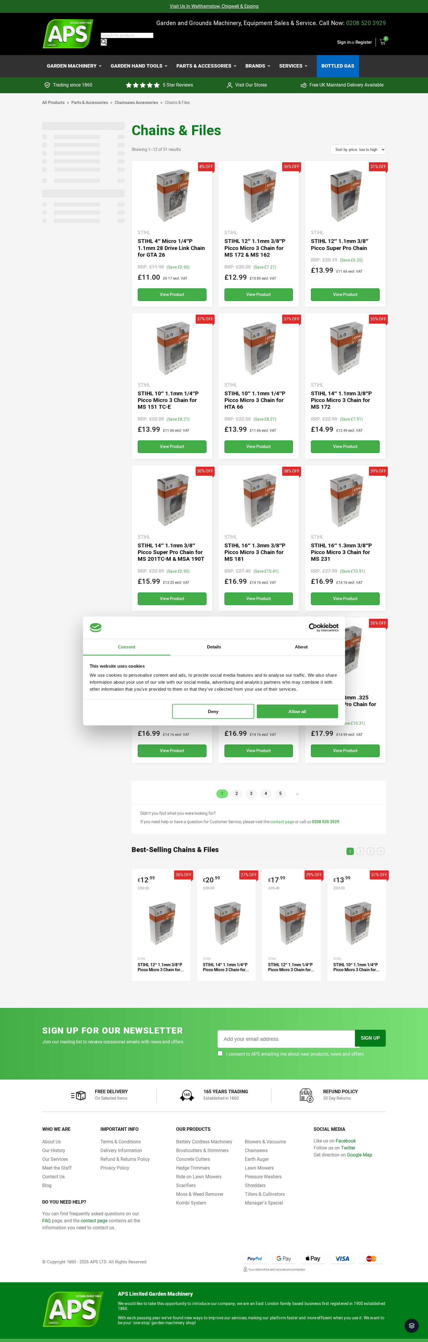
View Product (172, 294)
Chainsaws (256, 1150)
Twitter (348, 1148)
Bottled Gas (337, 66)
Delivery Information (121, 1150)
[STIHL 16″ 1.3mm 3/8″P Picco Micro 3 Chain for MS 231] (345, 538)
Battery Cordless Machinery (204, 1142)
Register (364, 42)
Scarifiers (186, 1185)
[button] (412, 1326)
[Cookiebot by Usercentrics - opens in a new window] (313, 627)
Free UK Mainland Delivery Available (346, 85)
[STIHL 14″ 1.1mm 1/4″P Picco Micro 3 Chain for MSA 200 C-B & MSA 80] (226, 925)
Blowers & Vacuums (265, 1142)
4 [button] (381, 851)
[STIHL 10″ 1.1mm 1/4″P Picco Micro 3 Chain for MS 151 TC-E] (172, 386)
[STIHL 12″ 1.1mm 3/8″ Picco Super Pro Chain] (345, 233)
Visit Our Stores (251, 85)
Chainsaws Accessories (136, 102)
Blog (47, 1185)
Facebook (346, 1141)
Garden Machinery (72, 66)
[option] (214, 6)
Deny (213, 711)
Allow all (297, 711)
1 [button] (350, 851)
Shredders (255, 1185)
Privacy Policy (114, 1168)
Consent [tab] (126, 646)
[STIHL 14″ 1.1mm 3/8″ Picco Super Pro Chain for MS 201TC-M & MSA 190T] (172, 538)
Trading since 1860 (72, 85)
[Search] (104, 42)
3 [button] (370, 851)
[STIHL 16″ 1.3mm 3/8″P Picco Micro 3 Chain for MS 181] (259, 538)
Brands (255, 66)
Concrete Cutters (193, 1159)
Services (291, 66)
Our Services (55, 1159)
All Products (53, 102)
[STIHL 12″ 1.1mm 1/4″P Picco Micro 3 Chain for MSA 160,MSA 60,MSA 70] (291, 925)
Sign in (344, 42)
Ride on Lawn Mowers (199, 1176)
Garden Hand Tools (136, 66)
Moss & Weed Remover (199, 1194)
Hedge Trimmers (193, 1168)
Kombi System (191, 1203)
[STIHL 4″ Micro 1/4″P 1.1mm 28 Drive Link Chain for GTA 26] (172, 233)
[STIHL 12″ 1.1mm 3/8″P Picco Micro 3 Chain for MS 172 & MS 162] (259, 233)
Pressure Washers (263, 1176)
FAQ (46, 1220)
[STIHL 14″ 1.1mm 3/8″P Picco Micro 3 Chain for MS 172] (345, 386)
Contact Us (53, 1176)
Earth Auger (257, 1159)
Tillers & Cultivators (265, 1194)
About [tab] (301, 646)
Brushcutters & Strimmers (202, 1150)
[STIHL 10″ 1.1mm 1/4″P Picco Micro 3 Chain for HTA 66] (259, 386)
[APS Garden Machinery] (68, 34)
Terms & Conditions (120, 1142)
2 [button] (360, 851)
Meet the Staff (57, 1168)
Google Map (359, 1155)
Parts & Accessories (203, 66)
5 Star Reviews (178, 85)
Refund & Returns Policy (125, 1159)
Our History (53, 1150)
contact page (282, 821)
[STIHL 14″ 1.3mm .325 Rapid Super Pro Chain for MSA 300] (345, 690)
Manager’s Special (264, 1203)
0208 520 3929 (366, 23)
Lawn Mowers (259, 1168)
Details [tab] (214, 646)
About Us (51, 1142)
